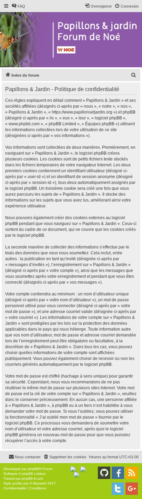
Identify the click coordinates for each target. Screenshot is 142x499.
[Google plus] (131, 488)
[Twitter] (118, 488)
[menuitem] (18, 6)
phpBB (33, 469)
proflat (17, 483)
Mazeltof (40, 483)
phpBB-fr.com (32, 478)
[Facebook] (118, 473)
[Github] (104, 473)
